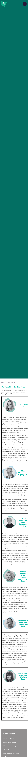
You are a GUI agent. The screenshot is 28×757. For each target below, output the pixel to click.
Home (2, 382)
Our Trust (4, 384)
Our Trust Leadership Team (18, 384)
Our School (11, 382)
